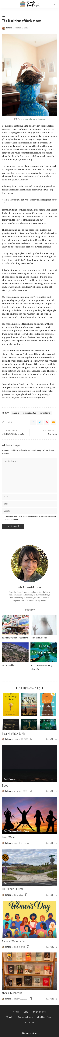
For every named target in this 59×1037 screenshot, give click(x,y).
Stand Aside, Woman (38, 638)
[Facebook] (33, 422)
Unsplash (41, 119)
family (16, 413)
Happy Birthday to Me (13, 733)
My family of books (12, 993)
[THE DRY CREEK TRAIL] (29, 867)
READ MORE (50, 739)
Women (11, 779)
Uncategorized (14, 831)
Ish (3, 17)
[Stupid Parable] (15, 652)
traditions (45, 413)
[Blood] (29, 763)
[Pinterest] (46, 422)
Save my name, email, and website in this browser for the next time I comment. (30, 518)
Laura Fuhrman (29, 119)
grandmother (30, 413)
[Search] (55, 4)
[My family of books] (29, 971)
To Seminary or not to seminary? (15, 638)
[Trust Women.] (29, 815)
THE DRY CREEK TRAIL (13, 889)
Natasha (9, 28)
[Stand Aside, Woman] (43, 625)
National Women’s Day (14, 941)
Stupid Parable (8, 665)
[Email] (53, 422)
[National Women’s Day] (29, 919)
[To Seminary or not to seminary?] (15, 625)
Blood (5, 785)
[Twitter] (40, 422)
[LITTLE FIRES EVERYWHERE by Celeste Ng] (43, 652)
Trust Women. (9, 837)
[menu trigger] (5, 4)
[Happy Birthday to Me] (29, 711)
